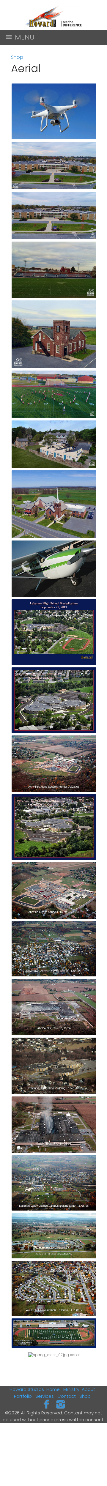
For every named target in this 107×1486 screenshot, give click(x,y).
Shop (17, 57)
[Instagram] (60, 1404)
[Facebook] (46, 1404)
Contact (66, 1396)
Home (53, 1389)
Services (44, 1396)
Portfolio (23, 1396)
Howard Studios (27, 1389)
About (88, 1389)
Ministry (71, 1389)
